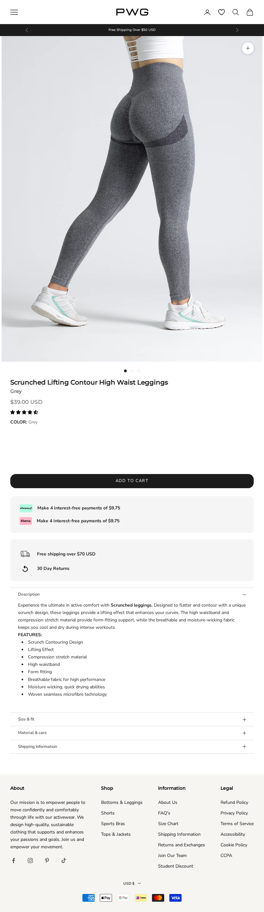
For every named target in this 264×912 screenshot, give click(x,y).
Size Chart (168, 824)
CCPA (226, 855)
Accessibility (233, 834)
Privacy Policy (234, 813)
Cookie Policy (234, 845)
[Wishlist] (221, 12)
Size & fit (26, 719)
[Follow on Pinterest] (47, 860)
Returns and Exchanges (181, 845)
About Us (167, 802)
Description (29, 594)
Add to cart (132, 481)
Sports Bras (113, 824)
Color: (24, 422)
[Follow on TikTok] (64, 860)
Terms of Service (237, 824)
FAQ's (164, 813)
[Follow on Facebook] (13, 860)
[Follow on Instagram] (30, 860)
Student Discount (175, 866)
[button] (24, 412)
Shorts (108, 813)
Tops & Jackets (116, 834)
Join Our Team (172, 855)
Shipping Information (37, 746)
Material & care (32, 733)
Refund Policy (234, 802)
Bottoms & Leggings (122, 802)
